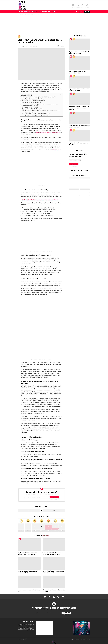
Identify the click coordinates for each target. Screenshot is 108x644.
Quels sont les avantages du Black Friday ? (32, 102)
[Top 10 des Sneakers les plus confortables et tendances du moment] (79, 44)
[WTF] (74, 130)
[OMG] (74, 76)
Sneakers (21, 11)
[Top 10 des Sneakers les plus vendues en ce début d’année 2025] (79, 81)
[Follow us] (77, 11)
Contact (76, 639)
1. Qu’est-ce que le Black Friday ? (31, 107)
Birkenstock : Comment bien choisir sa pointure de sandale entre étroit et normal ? (79, 108)
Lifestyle (44, 11)
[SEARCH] (79, 11)
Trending (87, 6)
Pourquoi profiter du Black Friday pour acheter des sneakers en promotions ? (40, 104)
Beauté (49, 11)
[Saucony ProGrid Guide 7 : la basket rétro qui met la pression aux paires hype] (54, 544)
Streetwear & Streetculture (31, 11)
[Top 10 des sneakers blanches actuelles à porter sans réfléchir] (29, 563)
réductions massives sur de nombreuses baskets (48, 132)
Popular (78, 6)
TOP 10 (53, 11)
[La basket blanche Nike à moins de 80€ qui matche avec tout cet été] (54, 563)
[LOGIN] (81, 11)
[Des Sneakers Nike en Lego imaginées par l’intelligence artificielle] (79, 118)
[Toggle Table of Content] (60, 95)
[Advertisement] (54, 24)
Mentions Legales (82, 639)
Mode (40, 11)
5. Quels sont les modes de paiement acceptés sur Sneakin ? (36, 115)
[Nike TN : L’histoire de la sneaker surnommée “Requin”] (79, 63)
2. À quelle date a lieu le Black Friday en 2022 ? (33, 108)
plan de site (88, 639)
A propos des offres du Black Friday (30, 105)
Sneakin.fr (55, 149)
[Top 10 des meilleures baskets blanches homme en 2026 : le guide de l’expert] (29, 544)
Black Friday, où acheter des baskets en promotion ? (34, 100)
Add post (87, 11)
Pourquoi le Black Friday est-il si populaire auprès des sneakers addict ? (39, 97)
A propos (72, 639)
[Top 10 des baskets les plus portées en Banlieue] (79, 135)
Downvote (54, 510)
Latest (73, 6)
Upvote (29, 510)
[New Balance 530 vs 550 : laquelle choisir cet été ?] (29, 582)
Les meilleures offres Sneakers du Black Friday (33, 98)
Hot (83, 6)
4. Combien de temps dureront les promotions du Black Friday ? (37, 113)
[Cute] (74, 39)
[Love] (19, 36)
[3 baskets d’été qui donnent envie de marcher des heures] (54, 582)
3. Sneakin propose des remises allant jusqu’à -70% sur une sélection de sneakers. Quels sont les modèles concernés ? (42, 111)
